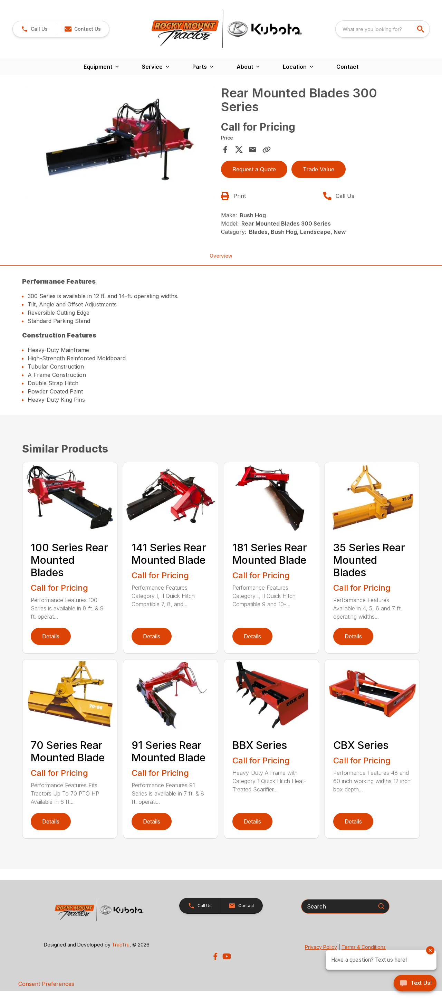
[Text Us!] (415, 984)
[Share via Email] (253, 149)
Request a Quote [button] (254, 169)
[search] (421, 29)
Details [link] (50, 636)
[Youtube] (226, 956)
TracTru (120, 945)
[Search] (381, 906)
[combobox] (383, 29)
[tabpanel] (119, 144)
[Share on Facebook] (225, 149)
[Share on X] (239, 149)
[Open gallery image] (119, 143)
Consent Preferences (46, 983)
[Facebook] (215, 956)
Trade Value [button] (318, 169)
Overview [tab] (221, 256)
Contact (347, 66)
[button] (34, 29)
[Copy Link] (266, 149)
